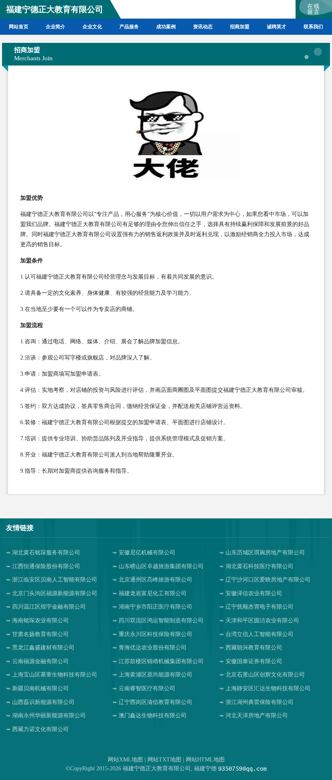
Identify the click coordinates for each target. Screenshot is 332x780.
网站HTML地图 (205, 760)
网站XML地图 (125, 760)
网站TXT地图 (164, 760)
